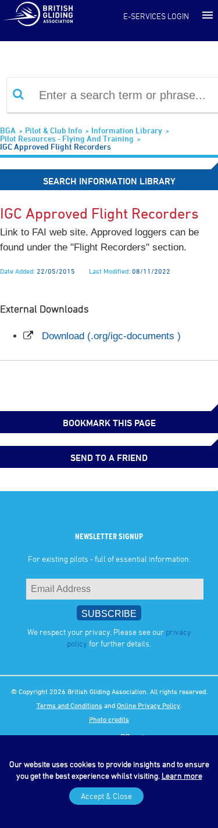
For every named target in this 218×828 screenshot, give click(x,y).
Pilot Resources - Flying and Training (67, 138)
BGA (8, 130)
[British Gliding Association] (38, 13)
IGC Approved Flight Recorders (55, 146)
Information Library (126, 130)
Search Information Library (109, 181)
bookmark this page (109, 422)
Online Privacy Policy (148, 705)
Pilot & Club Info (53, 130)
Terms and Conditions (69, 705)
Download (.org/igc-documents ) (111, 336)
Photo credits (109, 719)
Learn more (182, 775)
